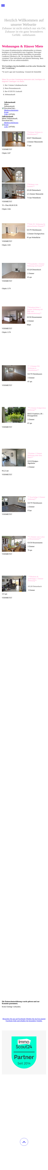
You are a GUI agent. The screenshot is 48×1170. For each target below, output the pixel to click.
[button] (24, 1142)
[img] (24, 8)
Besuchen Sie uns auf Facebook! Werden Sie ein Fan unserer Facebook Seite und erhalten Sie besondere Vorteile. (24, 1020)
